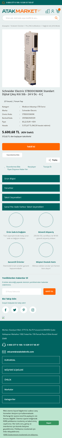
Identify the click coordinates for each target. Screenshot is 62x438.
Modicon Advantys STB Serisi (33, 106)
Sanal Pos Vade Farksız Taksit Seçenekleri (24, 206)
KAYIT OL (49, 291)
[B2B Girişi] (47, 11)
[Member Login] (52, 11)
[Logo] (22, 11)
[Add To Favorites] (12, 155)
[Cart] (58, 11)
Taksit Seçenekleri (12, 197)
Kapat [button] (48, 423)
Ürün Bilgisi (10, 178)
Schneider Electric (29, 110)
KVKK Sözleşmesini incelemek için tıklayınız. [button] (20, 434)
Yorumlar (8, 188)
